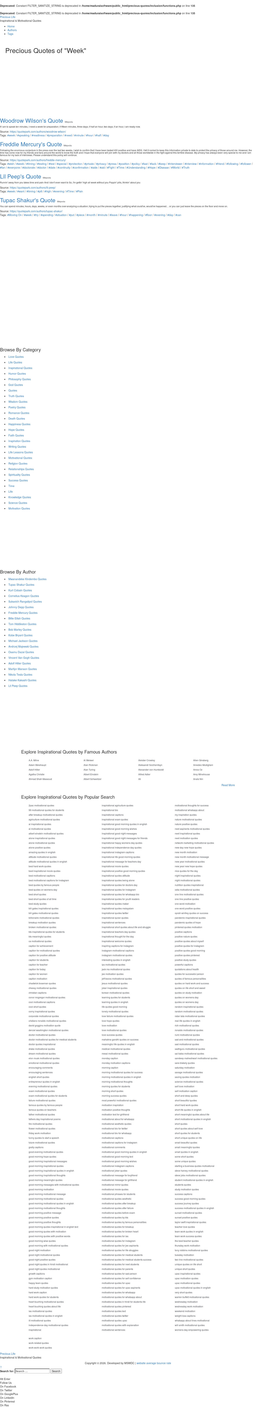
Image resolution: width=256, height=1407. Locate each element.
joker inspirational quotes (114, 988)
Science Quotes (17, 503)
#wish (10, 164)
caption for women (38, 973)
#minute (79, 135)
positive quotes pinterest (187, 955)
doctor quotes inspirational (42, 1044)
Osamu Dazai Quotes (21, 652)
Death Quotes (16, 418)
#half (98, 135)
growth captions (37, 1273)
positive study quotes (185, 959)
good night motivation (40, 1250)
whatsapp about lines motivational (192, 1320)
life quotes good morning (114, 1006)
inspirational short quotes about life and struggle (126, 927)
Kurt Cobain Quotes (20, 590)
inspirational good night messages (119, 833)
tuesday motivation (184, 1254)
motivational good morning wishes (119, 1161)
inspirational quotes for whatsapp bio (120, 894)
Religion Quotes (17, 463)
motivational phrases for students (118, 1194)
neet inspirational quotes (187, 833)
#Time (120, 167)
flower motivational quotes (42, 1128)
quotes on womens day (186, 997)
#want (20, 191)
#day (106, 135)
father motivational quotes (42, 1114)
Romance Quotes (18, 413)
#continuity (64, 167)
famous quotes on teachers (42, 1109)
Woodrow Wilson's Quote (31, 120)
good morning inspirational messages (48, 1161)
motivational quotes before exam (118, 1212)
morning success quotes (114, 1095)
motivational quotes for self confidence (121, 1278)
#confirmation (81, 167)
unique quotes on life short (188, 1264)
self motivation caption (186, 1091)
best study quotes (37, 903)
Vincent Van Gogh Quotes (23, 657)
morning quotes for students (116, 1086)
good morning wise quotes (42, 1240)
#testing (41, 164)
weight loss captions (185, 1315)
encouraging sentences (41, 1072)
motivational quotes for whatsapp (118, 1292)
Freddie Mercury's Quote (31, 144)
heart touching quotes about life (45, 1306)
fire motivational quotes (40, 1123)
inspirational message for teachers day (121, 861)
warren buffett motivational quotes (192, 1297)
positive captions (183, 931)
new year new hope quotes (188, 866)
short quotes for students (187, 1133)
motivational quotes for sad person (119, 1273)
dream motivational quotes (42, 1053)
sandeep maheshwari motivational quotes (196, 1058)
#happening (136, 215)
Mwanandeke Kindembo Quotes (27, 579)
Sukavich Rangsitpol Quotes (25, 601)
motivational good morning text (117, 1156)
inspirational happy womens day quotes (122, 842)
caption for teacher (38, 964)
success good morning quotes (190, 1198)
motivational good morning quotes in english (124, 1151)
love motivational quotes (114, 1030)
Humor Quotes (17, 373)
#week (11, 135)
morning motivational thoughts (117, 1081)
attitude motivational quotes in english (48, 861)
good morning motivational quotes (46, 1198)
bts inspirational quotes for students (47, 931)
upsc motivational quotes (187, 1283)
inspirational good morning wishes (119, 828)
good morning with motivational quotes (48, 1245)
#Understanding (136, 167)
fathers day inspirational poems (45, 1119)
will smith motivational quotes (190, 1325)
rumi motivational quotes (187, 1034)
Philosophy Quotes (19, 379)
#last (145, 164)
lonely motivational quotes (115, 1011)
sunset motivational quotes (188, 1212)
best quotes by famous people (44, 884)
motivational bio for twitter (115, 1128)
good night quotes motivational (44, 1268)
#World (175, 167)
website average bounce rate (154, 1363)
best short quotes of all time (42, 899)
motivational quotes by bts (115, 1217)
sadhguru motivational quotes (190, 1048)
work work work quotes (40, 1347)
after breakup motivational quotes (46, 814)
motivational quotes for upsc (116, 1283)
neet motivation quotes (186, 838)
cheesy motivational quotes (42, 988)
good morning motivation (41, 1189)
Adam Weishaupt (37, 764)
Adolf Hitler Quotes (19, 663)
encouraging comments (41, 1067)
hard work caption (38, 1292)
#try (36, 215)
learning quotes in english (115, 1002)
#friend (220, 164)
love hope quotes (110, 1020)
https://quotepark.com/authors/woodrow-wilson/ (38, 131)
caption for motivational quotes (44, 950)
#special (62, 164)
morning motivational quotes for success (122, 1072)
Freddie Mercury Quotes (22, 613)
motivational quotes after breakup (119, 1203)
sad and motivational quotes (189, 1039)
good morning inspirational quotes (46, 1165)
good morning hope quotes (42, 1156)
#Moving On (14, 215)
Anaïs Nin (198, 778)
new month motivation (186, 852)
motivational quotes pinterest (116, 1306)
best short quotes (37, 894)
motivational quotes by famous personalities (124, 1222)
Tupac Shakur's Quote (27, 200)
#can (178, 215)
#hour (89, 135)
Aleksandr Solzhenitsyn (150, 764)
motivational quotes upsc (114, 1320)
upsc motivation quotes (186, 1278)
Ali (139, 778)
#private (89, 164)
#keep (162, 164)
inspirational (35, 1329)
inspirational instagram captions (118, 852)
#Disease (163, 167)
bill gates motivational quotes (43, 913)
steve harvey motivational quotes (191, 1170)
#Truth (185, 167)
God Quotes (15, 385)
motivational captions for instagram (119, 1142)
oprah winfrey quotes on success (191, 913)
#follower (245, 164)
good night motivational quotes (44, 1254)
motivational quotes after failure (118, 1208)
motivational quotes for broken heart (120, 1231)
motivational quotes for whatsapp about (122, 1297)
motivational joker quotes (114, 1170)
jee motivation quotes (113, 973)
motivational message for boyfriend (119, 1175)
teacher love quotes (185, 1226)
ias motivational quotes (40, 1311)
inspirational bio (110, 810)
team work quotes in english (189, 1231)
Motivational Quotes (20, 458)
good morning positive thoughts (45, 1222)
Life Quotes (15, 362)
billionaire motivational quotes (44, 917)
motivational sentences (113, 1329)
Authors (12, 30)
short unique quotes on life (188, 1137)
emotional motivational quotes (44, 1062)
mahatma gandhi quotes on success (120, 1039)
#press (112, 164)
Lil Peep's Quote (20, 176)
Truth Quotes (16, 396)
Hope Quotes (16, 430)
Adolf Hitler (34, 769)
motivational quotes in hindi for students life (124, 1301)
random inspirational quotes (189, 1006)
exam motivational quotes (42, 1091)
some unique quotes (185, 1161)
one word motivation (185, 903)
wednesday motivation (186, 1301)
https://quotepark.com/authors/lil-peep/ (33, 187)
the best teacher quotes (187, 1240)
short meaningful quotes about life (192, 1114)
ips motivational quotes (113, 964)
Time (11, 486)
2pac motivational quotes (41, 805)
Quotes (12, 390)
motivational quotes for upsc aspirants (121, 1287)
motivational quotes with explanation (120, 1325)
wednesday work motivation (189, 1306)
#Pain (79, 191)
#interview (191, 164)
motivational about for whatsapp (118, 1119)
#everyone (13, 167)
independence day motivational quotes (48, 1325)
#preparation (54, 135)
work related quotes (39, 1342)
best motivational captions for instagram (49, 880)
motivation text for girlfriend (115, 1114)
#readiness (38, 135)
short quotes (181, 1123)
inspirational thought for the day (118, 936)
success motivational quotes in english (194, 1208)
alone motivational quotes (42, 842)
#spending (47, 215)
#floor (148, 215)
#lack (153, 164)
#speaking (23, 135)
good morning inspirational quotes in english (51, 1170)
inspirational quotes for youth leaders (120, 899)
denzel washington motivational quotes (48, 1030)
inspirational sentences (113, 922)
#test (52, 164)
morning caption (110, 1067)
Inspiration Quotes (19, 441)
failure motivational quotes (42, 1100)
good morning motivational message (47, 1194)
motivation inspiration (113, 1105)
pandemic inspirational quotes (190, 917)
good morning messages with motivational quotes (54, 1184)
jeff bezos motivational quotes (117, 978)
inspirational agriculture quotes (117, 805)
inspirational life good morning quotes (121, 856)
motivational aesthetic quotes (116, 1123)
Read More (228, 785)
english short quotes (39, 1076)
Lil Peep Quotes (17, 686)
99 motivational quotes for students (46, 810)
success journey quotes (187, 1203)
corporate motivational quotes (44, 1016)
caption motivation (38, 978)
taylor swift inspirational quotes (190, 1222)
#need (68, 135)
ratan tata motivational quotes (190, 1016)
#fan (2, 167)
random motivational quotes (189, 1011)
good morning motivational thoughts (47, 1208)
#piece (80, 215)
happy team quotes (38, 1283)
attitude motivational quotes (43, 856)
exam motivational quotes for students (48, 1095)
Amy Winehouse (201, 774)
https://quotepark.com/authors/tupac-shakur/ (36, 211)
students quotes (183, 1184)
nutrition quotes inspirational (189, 884)
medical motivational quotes (116, 1048)
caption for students (39, 959)
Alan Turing (89, 769)
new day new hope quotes (188, 847)
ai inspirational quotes (40, 824)
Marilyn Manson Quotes (22, 669)
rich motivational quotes (187, 1025)
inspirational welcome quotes (117, 941)
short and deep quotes (186, 1095)
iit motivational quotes (40, 1320)
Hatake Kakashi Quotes (22, 680)
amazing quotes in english (42, 852)
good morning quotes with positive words (49, 1236)
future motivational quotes (42, 1142)
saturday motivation (185, 1067)
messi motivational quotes (115, 1053)
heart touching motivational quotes (46, 1301)
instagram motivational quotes (117, 955)
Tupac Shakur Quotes (21, 584)
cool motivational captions (42, 1002)
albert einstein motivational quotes (46, 833)
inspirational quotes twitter (115, 913)
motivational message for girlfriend (119, 1179)
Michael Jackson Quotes (22, 641)
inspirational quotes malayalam (118, 908)
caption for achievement (41, 945)
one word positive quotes (187, 908)
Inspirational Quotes (20, 368)
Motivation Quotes (19, 508)
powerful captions (184, 964)
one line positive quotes (187, 899)
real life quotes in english (187, 1020)
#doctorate (28, 167)
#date (52, 167)
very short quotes (183, 1292)
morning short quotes (112, 1091)
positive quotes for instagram (189, 945)
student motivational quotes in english (194, 1179)
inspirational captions (113, 814)
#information (206, 164)
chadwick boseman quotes (42, 983)
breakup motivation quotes (42, 922)
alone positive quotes (39, 847)
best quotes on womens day (43, 889)
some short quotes (184, 1156)
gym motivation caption (40, 1278)
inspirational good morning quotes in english (124, 824)
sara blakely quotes (185, 1062)
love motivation (109, 1025)
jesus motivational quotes (115, 983)
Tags (10, 34)
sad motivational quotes (187, 1044)
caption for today (37, 969)
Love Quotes (16, 356)
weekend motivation (185, 1311)
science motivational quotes (189, 1081)
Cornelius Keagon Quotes (23, 596)
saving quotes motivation (187, 1076)
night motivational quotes (187, 880)
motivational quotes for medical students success (126, 1259)
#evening (58, 191)
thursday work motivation (187, 1245)
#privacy (101, 164)
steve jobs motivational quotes (190, 1175)
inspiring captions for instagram (118, 945)
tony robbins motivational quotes (191, 1250)
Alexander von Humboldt (151, 769)
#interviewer (175, 164)
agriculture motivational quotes (44, 819)
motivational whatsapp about (189, 810)
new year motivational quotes (190, 861)
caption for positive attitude (42, 955)
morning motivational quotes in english (121, 1076)
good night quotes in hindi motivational (48, 1264)
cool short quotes (37, 1006)
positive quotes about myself (189, 941)
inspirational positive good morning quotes (123, 870)
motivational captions (112, 1137)
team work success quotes (188, 1236)
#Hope (152, 167)
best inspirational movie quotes (44, 870)
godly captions (36, 1147)
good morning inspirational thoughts (47, 1175)
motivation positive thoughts (116, 1109)
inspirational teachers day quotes (118, 931)
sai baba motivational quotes (189, 1053)
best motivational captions (42, 875)
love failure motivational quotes (117, 1016)
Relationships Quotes (21, 469)
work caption (35, 1338)
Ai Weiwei (89, 760)
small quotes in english (186, 1151)
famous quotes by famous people (45, 1105)
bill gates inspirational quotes (43, 908)
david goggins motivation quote (45, 1025)
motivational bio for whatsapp (117, 1133)
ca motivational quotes (40, 941)
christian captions (37, 992)
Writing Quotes (17, 446)
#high (47, 191)
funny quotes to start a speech (44, 1137)
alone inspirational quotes (42, 838)
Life (10, 491)
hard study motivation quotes (43, 1287)
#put (71, 215)
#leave (114, 215)
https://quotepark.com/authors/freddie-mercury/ (38, 160)
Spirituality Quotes (19, 474)
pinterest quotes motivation (188, 927)
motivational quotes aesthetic (116, 1198)
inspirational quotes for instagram (119, 889)
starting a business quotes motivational (194, 1165)
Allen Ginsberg (200, 760)
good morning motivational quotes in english (51, 1203)
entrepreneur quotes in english (44, 1081)
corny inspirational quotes (42, 1011)
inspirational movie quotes (115, 866)
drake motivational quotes (42, 1048)
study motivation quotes (187, 1189)
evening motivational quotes (43, 1086)
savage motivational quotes (189, 1072)
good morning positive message (45, 1212)
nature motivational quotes (188, 819)
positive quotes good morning (190, 950)
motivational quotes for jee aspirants (120, 1245)
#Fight (111, 167)
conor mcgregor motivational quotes (47, 997)
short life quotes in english (188, 1109)
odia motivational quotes (187, 889)
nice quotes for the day (186, 870)
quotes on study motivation (188, 992)
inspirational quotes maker (115, 903)
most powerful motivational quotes (119, 1100)
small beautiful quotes (186, 1142)
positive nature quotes (186, 936)
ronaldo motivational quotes (189, 1030)
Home (11, 26)
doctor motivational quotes (42, 1034)
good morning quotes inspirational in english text (53, 1226)
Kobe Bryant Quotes (20, 635)
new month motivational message (192, 856)
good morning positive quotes (44, 1217)
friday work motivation (40, 1133)
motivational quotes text (114, 1311)
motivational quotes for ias (115, 1236)
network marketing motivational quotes (194, 842)
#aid (102, 167)
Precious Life (7, 17)
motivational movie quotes (115, 1189)
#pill (39, 191)
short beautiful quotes (186, 1100)
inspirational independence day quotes (121, 847)
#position (124, 164)
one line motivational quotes (189, 894)
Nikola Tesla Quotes (20, 674)
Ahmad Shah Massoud (40, 778)
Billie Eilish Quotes (19, 618)
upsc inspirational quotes (187, 1273)
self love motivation (184, 1086)
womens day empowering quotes (192, 1329)
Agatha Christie (36, 774)
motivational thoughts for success (192, 805)
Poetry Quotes (16, 407)
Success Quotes (18, 480)
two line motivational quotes (189, 1259)
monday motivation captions (116, 1062)
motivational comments (113, 1147)
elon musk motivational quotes (44, 1058)
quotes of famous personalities (190, 978)
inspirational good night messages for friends (124, 838)
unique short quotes (185, 1268)
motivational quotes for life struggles (120, 1250)
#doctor (41, 167)
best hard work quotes (40, 866)
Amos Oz (197, 769)
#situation (61, 215)
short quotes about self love (189, 1128)
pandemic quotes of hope (188, 922)
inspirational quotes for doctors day (119, 884)
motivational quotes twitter (115, 1315)
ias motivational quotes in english (46, 1315)
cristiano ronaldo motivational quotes (47, 1020)
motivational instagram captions (118, 1165)
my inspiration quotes (186, 814)
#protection (75, 164)
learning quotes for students (116, 997)
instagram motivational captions (118, 950)
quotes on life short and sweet (190, 988)
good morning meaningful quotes (45, 1179)
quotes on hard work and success (192, 983)
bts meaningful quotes (40, 936)
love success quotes (112, 1034)
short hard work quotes (186, 1105)
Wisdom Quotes (17, 401)
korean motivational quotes (115, 992)
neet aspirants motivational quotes (192, 828)
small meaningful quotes (187, 1147)
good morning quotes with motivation (47, 1231)
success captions (183, 1194)
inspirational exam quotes (115, 819)
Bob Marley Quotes (19, 629)
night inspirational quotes (188, 875)
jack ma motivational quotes (116, 969)
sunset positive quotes (186, 1217)
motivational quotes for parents (117, 1268)
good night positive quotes (42, 1259)
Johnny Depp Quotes (21, 607)
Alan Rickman (91, 764)
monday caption (110, 1058)
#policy (136, 164)
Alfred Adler (144, 774)
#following (232, 164)
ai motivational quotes (40, 828)
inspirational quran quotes (115, 917)
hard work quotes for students (44, 1297)
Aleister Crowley (146, 760)
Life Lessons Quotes (20, 452)
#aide (94, 167)
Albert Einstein (91, 774)
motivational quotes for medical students (122, 1254)
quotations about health (187, 969)
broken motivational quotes (42, 927)
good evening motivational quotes (46, 1151)
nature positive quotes (186, 824)
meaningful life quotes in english (118, 1044)
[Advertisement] (117, 82)
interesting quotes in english (116, 959)
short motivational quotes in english (193, 1119)
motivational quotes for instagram (118, 1240)
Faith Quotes (16, 435)
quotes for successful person (189, 973)
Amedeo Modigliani (203, 764)
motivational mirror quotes (115, 1184)
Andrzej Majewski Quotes (23, 646)
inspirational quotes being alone (118, 880)
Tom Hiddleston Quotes (22, 624)
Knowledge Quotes (19, 497)
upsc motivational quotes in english (193, 1287)
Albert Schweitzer (92, 778)
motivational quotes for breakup (118, 1226)
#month (91, 215)
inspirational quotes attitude (116, 875)
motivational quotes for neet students (120, 1264)
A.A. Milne (34, 760)
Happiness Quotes (19, 424)
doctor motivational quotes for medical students (52, 1039)
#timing (30, 164)
